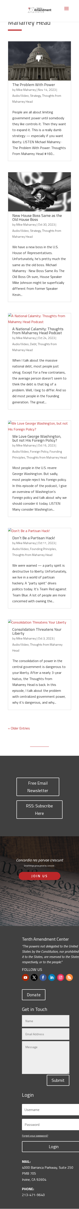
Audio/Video (20, 95)
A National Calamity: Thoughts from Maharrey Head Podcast (37, 331)
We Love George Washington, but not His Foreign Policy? (36, 438)
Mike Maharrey (26, 89)
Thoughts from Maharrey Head (47, 457)
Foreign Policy (39, 451)
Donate (34, 994)
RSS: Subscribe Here (39, 809)
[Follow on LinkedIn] (51, 977)
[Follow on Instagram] (60, 977)
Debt (33, 344)
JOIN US (39, 876)
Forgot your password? (35, 1135)
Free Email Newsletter (37, 787)
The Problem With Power (33, 85)
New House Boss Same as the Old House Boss (37, 217)
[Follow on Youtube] (25, 977)
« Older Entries (19, 728)
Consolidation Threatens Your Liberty (36, 631)
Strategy (35, 95)
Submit (58, 1080)
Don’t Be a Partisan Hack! (33, 538)
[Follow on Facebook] (43, 977)
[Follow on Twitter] (34, 977)
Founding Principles (43, 549)
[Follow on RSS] (69, 977)
